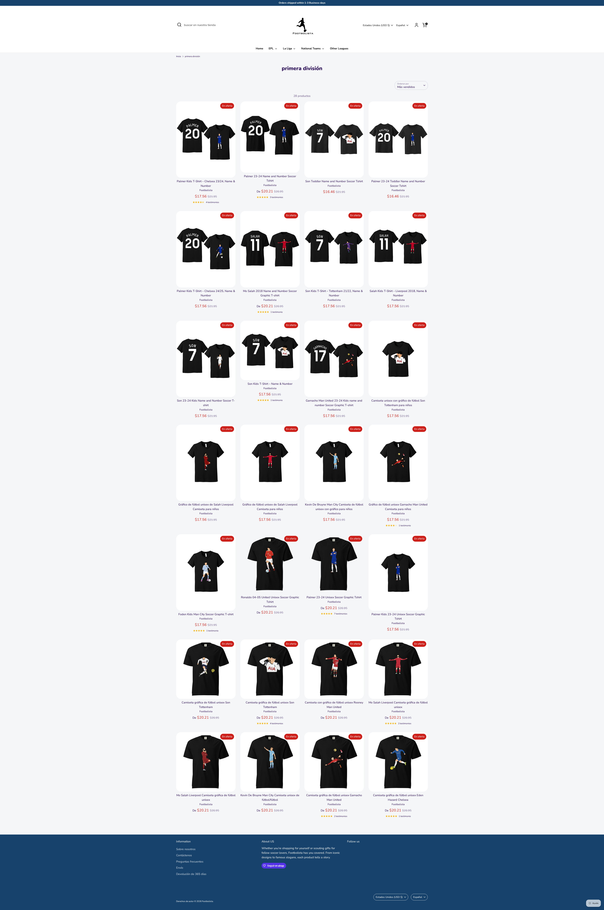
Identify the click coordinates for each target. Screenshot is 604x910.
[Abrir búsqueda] (179, 25)
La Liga (288, 48)
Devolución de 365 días (191, 874)
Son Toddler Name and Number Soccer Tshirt (334, 181)
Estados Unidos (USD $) (376, 25)
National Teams (311, 48)
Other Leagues (339, 48)
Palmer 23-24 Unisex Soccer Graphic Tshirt (334, 597)
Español (400, 25)
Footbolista (207, 901)
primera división (192, 56)
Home (259, 48)
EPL (271, 48)
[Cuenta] (416, 25)
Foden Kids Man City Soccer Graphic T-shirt (205, 614)
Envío (179, 868)
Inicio (178, 56)
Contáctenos (184, 855)
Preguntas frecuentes (189, 861)
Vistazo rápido (206, 172)
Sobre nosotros (186, 849)
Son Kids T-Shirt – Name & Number (270, 384)
